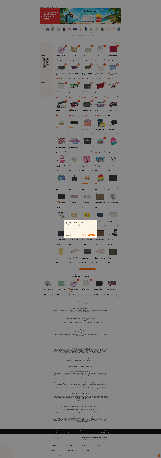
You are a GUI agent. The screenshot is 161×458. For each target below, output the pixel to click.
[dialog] (80, 229)
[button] (70, 235)
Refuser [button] (84, 235)
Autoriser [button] (91, 235)
